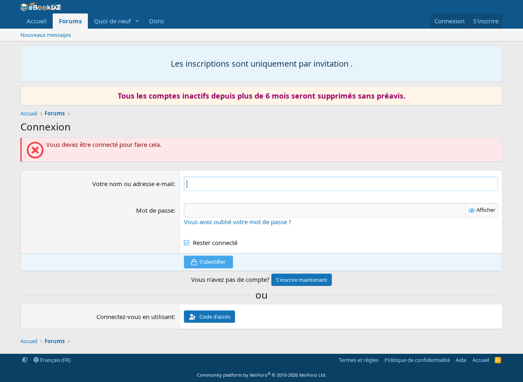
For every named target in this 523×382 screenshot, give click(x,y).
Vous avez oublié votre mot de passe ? (237, 222)
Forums (70, 21)
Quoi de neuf (112, 21)
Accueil (37, 21)
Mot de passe (155, 210)
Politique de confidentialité (417, 360)
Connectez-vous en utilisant (135, 316)
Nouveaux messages (45, 34)
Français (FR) (55, 360)
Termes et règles (358, 360)
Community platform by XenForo (261, 375)
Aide (461, 360)
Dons (156, 21)
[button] (137, 21)
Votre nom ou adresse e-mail (133, 184)
